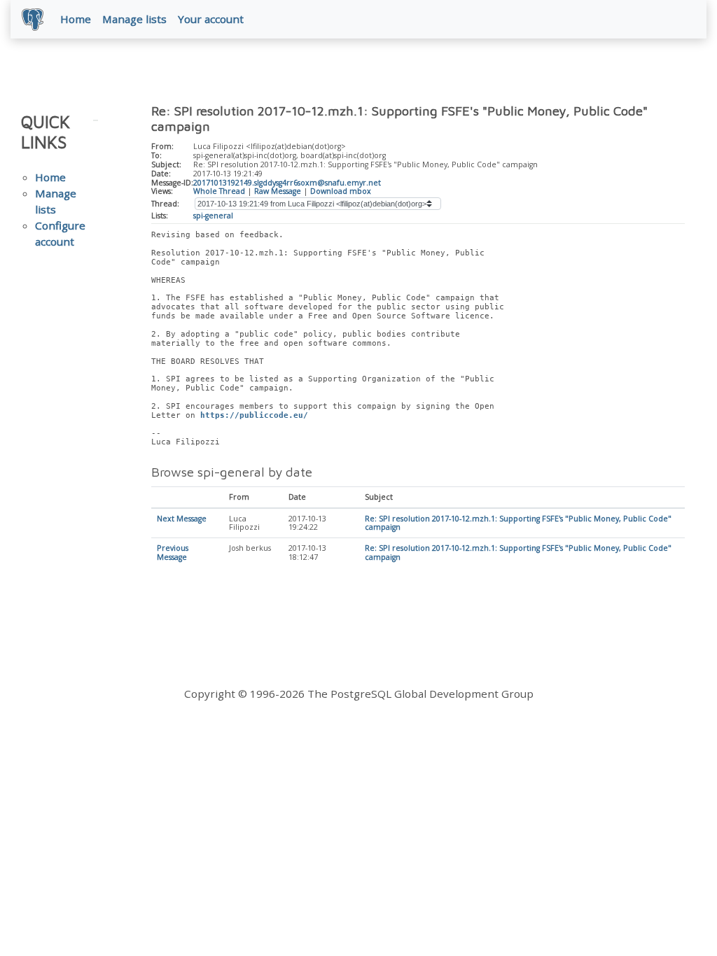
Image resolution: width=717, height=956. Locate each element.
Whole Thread (219, 191)
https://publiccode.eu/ (254, 415)
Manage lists (134, 19)
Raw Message (277, 191)
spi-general (213, 215)
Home (75, 19)
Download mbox (340, 191)
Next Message (182, 518)
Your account (211, 19)
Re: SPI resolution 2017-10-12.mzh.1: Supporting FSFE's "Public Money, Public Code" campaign (518, 523)
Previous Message (172, 552)
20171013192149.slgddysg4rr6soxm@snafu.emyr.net (287, 183)
